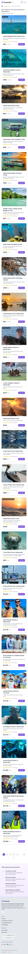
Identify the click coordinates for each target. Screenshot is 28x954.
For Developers (5, 924)
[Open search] (13, 2)
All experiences (7, 6)
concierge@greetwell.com (9, 935)
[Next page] (14, 858)
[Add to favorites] (24, 17)
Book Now (21, 44)
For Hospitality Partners (6, 922)
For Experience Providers (7, 920)
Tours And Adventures (16, 6)
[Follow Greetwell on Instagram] (3, 912)
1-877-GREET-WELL (8, 937)
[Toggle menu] (25, 2)
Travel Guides (5, 930)
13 (24, 854)
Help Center (4, 932)
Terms (9, 952)
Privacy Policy (4, 952)
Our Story (4, 918)
